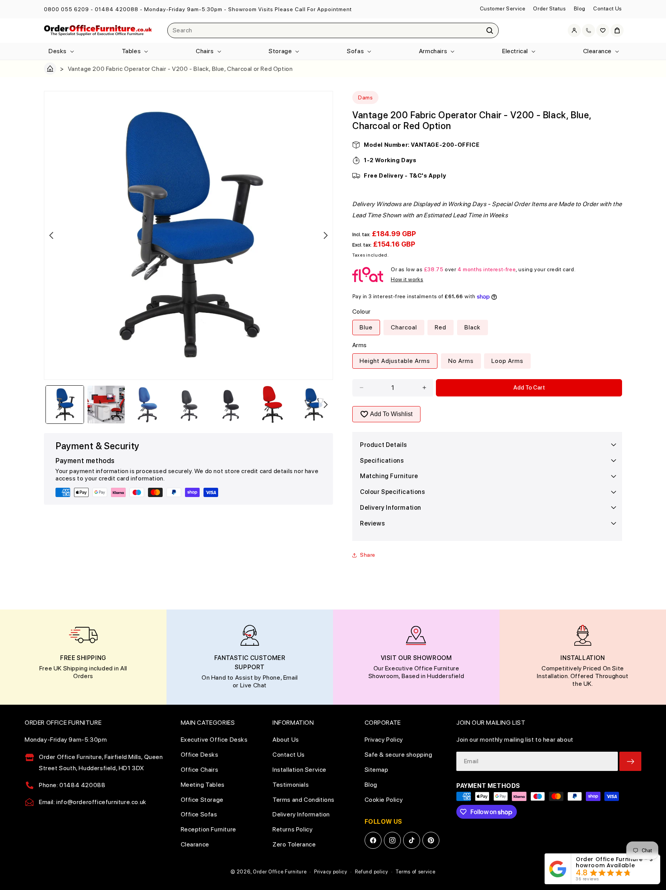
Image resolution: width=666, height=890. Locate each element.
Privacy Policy (384, 739)
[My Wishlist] (602, 30)
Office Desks (200, 754)
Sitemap (376, 769)
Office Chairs (200, 769)
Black (472, 327)
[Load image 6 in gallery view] (272, 404)
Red (440, 327)
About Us (285, 739)
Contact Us (607, 8)
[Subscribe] (630, 761)
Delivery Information (301, 814)
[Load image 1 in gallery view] (65, 404)
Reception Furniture (208, 829)
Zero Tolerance (294, 844)
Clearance (597, 51)
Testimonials (290, 784)
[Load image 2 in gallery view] (106, 404)
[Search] (489, 30)
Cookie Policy (384, 799)
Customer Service (503, 8)
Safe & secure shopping (398, 754)
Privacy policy (330, 872)
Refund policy (371, 872)
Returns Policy (292, 829)
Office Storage (202, 799)
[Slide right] (326, 235)
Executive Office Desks (214, 739)
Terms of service (415, 872)
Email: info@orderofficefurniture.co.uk (92, 802)
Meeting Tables (203, 784)
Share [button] (367, 555)
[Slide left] (51, 235)
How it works (407, 279)
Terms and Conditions (303, 799)
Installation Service (299, 769)
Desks (58, 51)
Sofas (355, 51)
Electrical (515, 51)
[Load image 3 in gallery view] (147, 404)
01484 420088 (116, 9)
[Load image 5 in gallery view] (231, 404)
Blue (366, 327)
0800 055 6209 (66, 9)
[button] (60, 51)
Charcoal (404, 327)
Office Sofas (199, 814)
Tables (131, 51)
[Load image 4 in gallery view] (189, 404)
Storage (280, 51)
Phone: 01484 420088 (72, 785)
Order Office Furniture (279, 872)
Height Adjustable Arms (395, 360)
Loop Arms (507, 360)
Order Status (549, 8)
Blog (579, 8)
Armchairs (433, 51)
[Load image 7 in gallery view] (314, 404)
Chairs (205, 51)
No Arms (461, 360)
